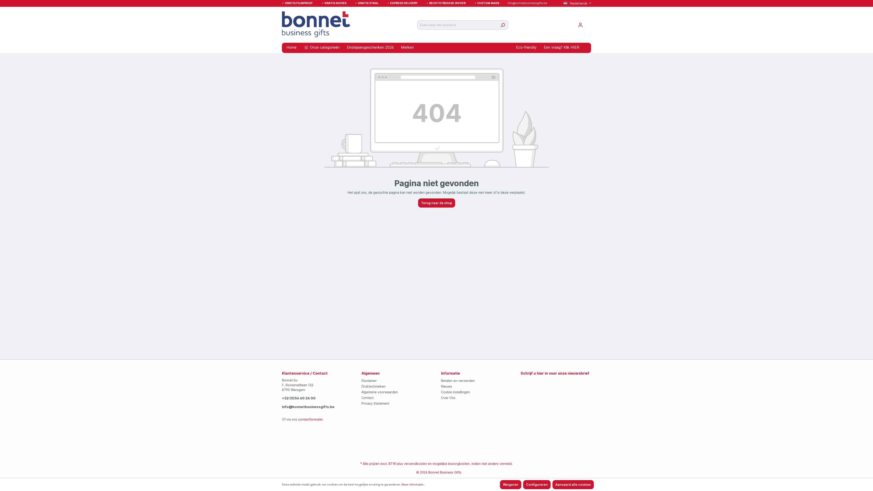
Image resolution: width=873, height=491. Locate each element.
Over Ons (448, 398)
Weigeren (510, 484)
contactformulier (310, 419)
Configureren (537, 484)
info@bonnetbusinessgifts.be (527, 3)
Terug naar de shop (436, 203)
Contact (367, 398)
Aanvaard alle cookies (573, 484)
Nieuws (446, 386)
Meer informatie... (413, 484)
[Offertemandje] (588, 23)
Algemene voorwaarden (379, 392)
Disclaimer (369, 381)
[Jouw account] (580, 25)
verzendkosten (415, 464)
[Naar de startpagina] (316, 24)
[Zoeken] (502, 25)
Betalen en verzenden (458, 381)
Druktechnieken (373, 386)
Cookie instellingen (455, 392)
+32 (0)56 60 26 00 (299, 398)
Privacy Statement (375, 403)
